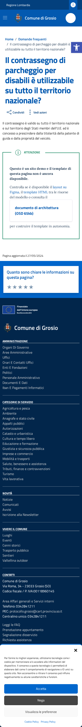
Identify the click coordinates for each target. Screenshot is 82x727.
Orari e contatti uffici (18, 362)
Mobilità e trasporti (16, 458)
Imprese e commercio (18, 453)
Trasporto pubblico (16, 550)
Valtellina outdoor (15, 560)
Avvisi (7, 509)
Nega (41, 700)
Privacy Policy (48, 722)
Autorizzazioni (13, 428)
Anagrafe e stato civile (18, 418)
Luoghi (7, 535)
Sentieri (8, 555)
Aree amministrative (17, 352)
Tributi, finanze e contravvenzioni (26, 468)
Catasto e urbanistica (18, 433)
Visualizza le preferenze (41, 711)
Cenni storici (11, 545)
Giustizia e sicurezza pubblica (23, 448)
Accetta (41, 688)
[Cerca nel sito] (71, 18)
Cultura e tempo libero (18, 438)
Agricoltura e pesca (16, 408)
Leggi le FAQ (11, 624)
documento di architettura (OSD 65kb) (36, 210)
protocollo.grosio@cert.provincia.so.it (36, 611)
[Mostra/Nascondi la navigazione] (5, 17)
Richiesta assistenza (17, 639)
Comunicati (11, 504)
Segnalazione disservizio (20, 634)
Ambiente (9, 413)
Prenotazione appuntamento (23, 629)
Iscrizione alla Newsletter (21, 514)
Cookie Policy (32, 722)
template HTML (36, 192)
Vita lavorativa (13, 478)
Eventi (7, 540)
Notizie (8, 499)
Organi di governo (16, 347)
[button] (76, 47)
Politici (7, 372)
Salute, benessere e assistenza (24, 463)
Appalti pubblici (13, 423)
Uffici (6, 357)
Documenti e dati (15, 382)
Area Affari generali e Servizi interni (28, 601)
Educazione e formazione (20, 443)
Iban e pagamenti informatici (23, 387)
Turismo (8, 473)
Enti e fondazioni (15, 367)
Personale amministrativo (21, 377)
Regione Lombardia (18, 5)
